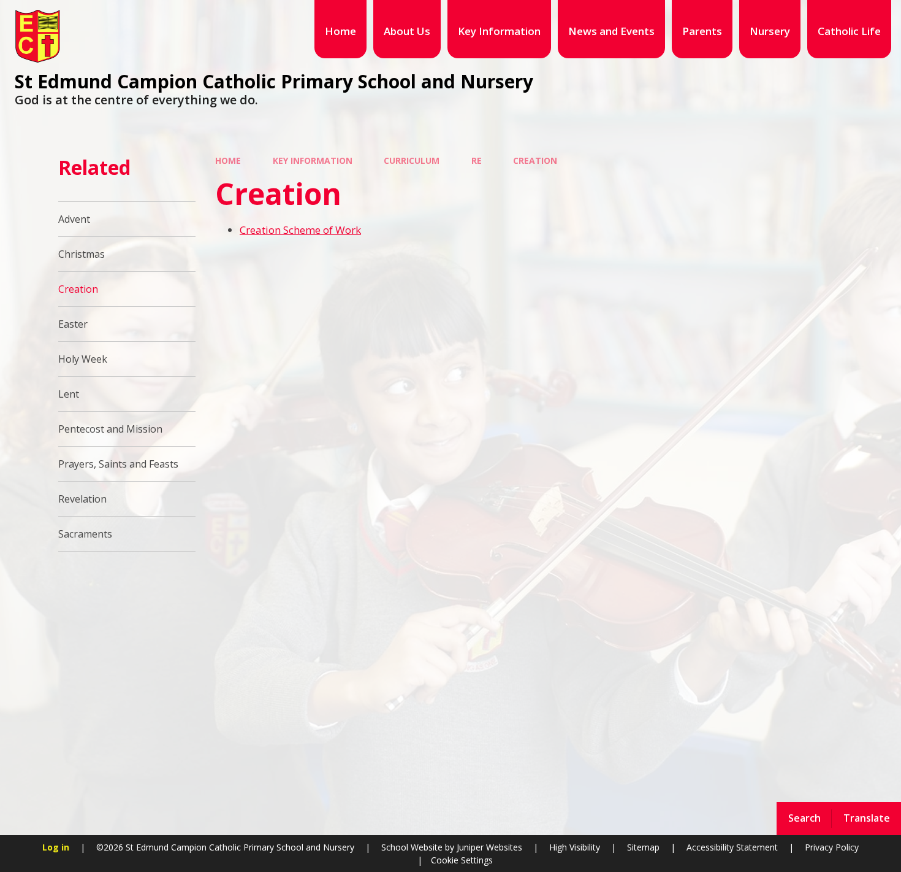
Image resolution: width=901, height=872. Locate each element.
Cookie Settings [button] (462, 860)
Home (228, 160)
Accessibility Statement (732, 847)
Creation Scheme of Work (300, 230)
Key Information (312, 160)
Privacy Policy (832, 847)
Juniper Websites (488, 847)
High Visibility (574, 847)
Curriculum (411, 160)
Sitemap (643, 847)
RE (476, 160)
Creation (535, 160)
